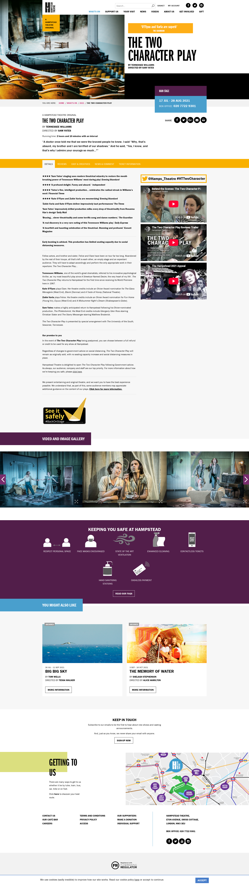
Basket (161, 5)
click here (77, 371)
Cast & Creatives (80, 164)
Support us (111, 11)
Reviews (62, 164)
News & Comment (104, 164)
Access (84, 823)
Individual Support (128, 823)
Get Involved (186, 11)
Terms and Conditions (92, 815)
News (143, 11)
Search (152, 5)
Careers (47, 823)
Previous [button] (3, 479)
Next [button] (246, 479)
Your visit (129, 11)
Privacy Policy (88, 819)
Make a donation (127, 819)
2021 (82, 103)
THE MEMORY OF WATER (152, 671)
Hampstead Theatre (50, 7)
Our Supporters (126, 815)
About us (169, 11)
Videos (155, 11)
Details (49, 164)
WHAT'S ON (94, 11)
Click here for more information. (105, 389)
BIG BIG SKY (56, 671)
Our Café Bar (50, 819)
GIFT (201, 11)
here (136, 879)
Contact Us (48, 815)
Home (61, 103)
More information (58, 689)
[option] (124, 49)
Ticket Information (129, 164)
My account (174, 5)
